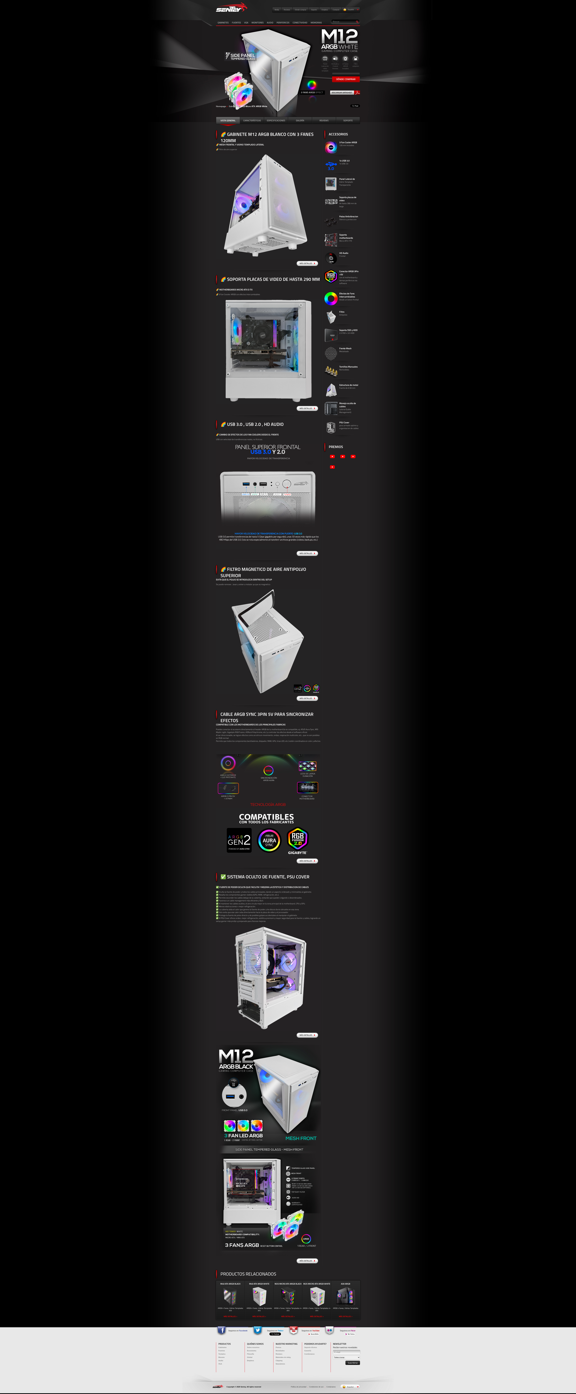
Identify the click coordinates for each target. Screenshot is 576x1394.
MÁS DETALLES (306, 263)
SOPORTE (348, 120)
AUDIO (270, 22)
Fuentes (221, 1351)
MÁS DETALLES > (230, 1316)
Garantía (307, 1351)
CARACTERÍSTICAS (252, 120)
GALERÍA (300, 120)
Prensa (278, 1347)
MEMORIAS (316, 22)
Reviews (287, 10)
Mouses (221, 1357)
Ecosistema (251, 1351)
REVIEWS (324, 120)
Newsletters (280, 1364)
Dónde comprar (300, 10)
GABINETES (223, 22)
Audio (220, 1360)
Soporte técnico (310, 1347)
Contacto (336, 10)
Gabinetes (233, 106)
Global (249, 1357)
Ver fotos (351, 1334)
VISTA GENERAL (228, 120)
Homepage (221, 106)
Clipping (279, 1360)
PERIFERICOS (283, 22)
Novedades (280, 1351)
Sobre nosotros (253, 1347)
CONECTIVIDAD (300, 22)
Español (350, 9)
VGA (246, 22)
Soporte (314, 10)
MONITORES (258, 22)
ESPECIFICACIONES (276, 120)
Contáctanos (309, 1354)
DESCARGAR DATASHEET (342, 92)
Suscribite (314, 1334)
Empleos (325, 10)
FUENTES (236, 22)
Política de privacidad (298, 1387)
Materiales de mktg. (283, 1357)
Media (277, 10)
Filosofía (250, 1354)
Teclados (221, 1354)
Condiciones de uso (316, 1387)
